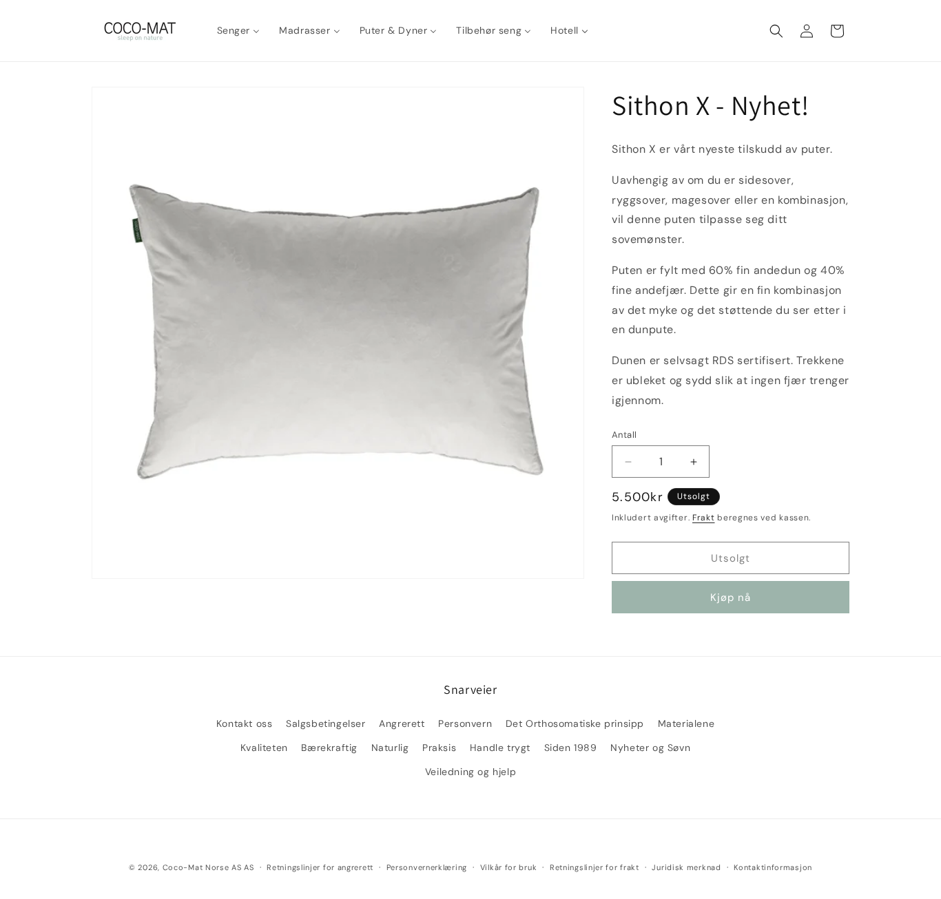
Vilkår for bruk (508, 866)
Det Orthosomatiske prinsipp (575, 723)
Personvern (465, 723)
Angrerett (401, 723)
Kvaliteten (264, 747)
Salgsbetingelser (326, 723)
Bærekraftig (329, 747)
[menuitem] (238, 30)
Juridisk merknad (686, 866)
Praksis (439, 747)
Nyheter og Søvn (650, 747)
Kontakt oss (244, 723)
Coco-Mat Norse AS (202, 867)
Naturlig (390, 747)
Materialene (686, 723)
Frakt (703, 517)
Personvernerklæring (426, 866)
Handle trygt (500, 747)
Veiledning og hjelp (470, 771)
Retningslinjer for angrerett (320, 866)
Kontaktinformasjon (773, 866)
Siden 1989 (570, 747)
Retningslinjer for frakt (594, 866)
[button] (776, 31)
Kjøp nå (730, 597)
